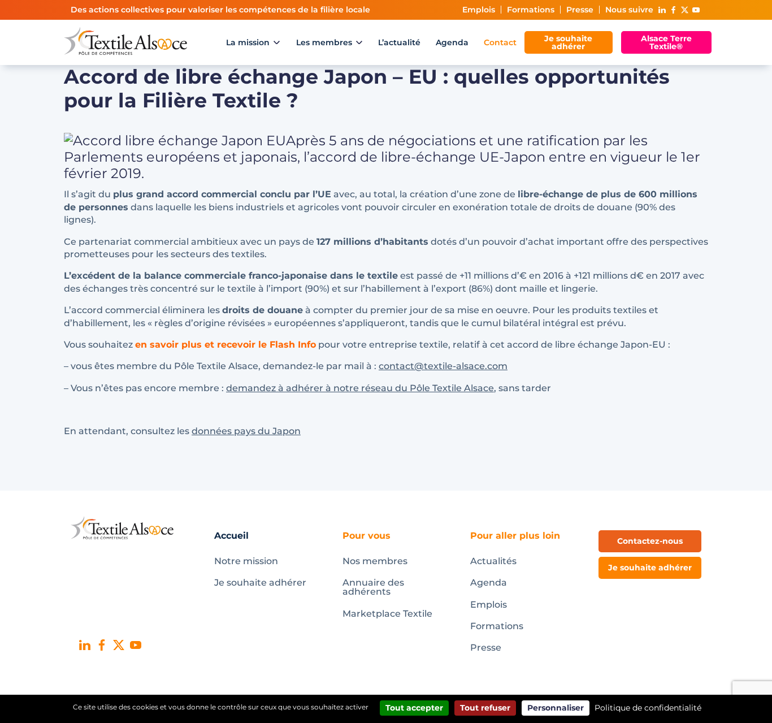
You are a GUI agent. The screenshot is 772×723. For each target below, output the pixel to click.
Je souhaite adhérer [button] (650, 567)
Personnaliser (555, 708)
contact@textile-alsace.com (443, 366)
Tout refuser (485, 708)
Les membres (324, 42)
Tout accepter (414, 708)
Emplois (478, 10)
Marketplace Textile (387, 613)
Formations (530, 10)
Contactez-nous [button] (650, 541)
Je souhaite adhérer (568, 42)
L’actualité (399, 42)
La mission (248, 42)
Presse (579, 10)
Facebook (673, 10)
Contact (500, 42)
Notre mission (246, 561)
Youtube (695, 10)
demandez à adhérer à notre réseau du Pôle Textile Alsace (360, 388)
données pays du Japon (246, 431)
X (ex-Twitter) (684, 10)
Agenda (452, 42)
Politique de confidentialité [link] (648, 708)
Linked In (661, 10)
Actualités (493, 561)
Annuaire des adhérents (373, 587)
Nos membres (374, 561)
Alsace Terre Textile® (666, 42)
